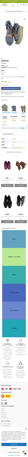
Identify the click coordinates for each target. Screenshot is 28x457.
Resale (23, 112)
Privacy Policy (17, 455)
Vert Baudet (14, 112)
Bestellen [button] (7, 185)
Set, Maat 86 (23, 118)
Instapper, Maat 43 (7, 216)
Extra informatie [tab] (8, 134)
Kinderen (3, 412)
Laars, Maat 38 (20, 180)
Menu (13, 6)
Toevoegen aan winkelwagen (11, 88)
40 (12, 144)
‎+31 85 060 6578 (6, 423)
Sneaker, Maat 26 (7, 180)
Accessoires (4, 414)
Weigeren (14, 448)
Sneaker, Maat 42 (20, 216)
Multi (13, 142)
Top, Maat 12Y (14, 118)
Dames (3, 409)
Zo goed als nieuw (17, 147)
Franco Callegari (6, 112)
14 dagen (22, 128)
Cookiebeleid (10, 455)
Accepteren (14, 444)
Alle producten (4, 417)
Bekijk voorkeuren (14, 452)
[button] (26, 428)
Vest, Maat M (5, 119)
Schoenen (3, 416)
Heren (2, 410)
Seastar (14, 139)
